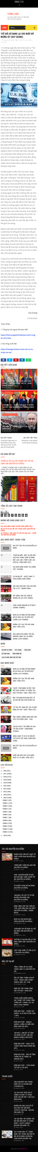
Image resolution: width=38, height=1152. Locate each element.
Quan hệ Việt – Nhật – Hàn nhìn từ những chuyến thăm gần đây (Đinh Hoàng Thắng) (18, 406)
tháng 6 (6, 814)
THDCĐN (4, 42)
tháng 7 (6, 817)
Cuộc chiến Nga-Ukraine (10, 414)
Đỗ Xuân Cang (6, 653)
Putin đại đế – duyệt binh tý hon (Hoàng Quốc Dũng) (17, 427)
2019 (5, 780)
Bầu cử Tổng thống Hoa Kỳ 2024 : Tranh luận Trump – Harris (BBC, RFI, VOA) (24, 979)
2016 (5, 771)
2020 (5, 782)
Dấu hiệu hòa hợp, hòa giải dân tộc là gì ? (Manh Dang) (24, 587)
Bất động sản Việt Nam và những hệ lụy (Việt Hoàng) (23, 596)
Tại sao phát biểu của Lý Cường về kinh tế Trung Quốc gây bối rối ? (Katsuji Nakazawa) (24, 1095)
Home (4, 27)
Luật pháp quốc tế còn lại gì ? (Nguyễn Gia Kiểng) (25, 951)
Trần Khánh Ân (16, 653)
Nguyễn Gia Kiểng (7, 650)
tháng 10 (6, 826)
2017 (5, 773)
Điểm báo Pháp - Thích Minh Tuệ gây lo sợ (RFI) (24, 1066)
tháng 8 (6, 820)
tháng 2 (6, 803)
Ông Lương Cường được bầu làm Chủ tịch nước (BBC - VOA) (25, 718)
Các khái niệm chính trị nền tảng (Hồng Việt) (17, 526)
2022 (5, 788)
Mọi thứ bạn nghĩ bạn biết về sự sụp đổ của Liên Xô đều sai (24, 698)
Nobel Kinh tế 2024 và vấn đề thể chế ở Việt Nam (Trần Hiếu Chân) (24, 738)
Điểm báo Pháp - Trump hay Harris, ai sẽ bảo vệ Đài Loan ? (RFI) (24, 1013)
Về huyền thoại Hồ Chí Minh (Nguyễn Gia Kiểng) (24, 886)
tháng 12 (6, 832)
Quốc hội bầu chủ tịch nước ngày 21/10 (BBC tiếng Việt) (23, 756)
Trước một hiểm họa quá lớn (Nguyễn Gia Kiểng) (25, 866)
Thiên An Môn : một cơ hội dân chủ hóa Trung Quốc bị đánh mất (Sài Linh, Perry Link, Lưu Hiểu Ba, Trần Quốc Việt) (24, 558)
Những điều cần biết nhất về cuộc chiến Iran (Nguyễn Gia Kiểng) (25, 856)
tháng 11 (6, 829)
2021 (5, 786)
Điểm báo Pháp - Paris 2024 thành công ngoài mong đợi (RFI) (24, 1045)
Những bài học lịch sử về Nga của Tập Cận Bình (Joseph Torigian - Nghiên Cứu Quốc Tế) (24, 1108)
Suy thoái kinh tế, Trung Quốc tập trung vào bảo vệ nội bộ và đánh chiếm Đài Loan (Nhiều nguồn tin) (24, 1135)
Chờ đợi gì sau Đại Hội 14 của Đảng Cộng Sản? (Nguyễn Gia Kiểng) (25, 941)
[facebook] (19, 5)
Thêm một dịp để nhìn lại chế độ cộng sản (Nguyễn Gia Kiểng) (25, 930)
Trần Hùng (27, 650)
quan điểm (29, 40)
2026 (5, 835)
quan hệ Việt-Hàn (8, 393)
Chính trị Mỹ (21, 40)
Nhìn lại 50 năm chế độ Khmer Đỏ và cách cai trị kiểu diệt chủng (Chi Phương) (24, 617)
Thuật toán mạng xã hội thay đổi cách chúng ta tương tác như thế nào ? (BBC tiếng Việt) (24, 690)
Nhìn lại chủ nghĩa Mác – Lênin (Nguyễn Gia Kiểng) (23, 920)
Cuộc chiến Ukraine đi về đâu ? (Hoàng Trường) (24, 606)
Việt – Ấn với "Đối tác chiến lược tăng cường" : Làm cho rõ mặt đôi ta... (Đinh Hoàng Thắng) (17, 383)
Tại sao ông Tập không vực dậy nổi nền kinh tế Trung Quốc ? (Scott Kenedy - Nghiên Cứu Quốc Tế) (24, 1121)
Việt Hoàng (18, 650)
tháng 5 (6, 812)
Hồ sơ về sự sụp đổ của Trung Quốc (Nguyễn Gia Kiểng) (18, 530)
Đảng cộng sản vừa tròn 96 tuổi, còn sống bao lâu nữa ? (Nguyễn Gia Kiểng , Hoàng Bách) (25, 909)
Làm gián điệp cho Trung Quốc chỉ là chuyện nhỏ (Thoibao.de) (23, 1084)
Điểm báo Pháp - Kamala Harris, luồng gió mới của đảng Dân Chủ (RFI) (24, 1024)
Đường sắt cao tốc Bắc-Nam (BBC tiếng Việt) (23, 625)
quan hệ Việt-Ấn (7, 371)
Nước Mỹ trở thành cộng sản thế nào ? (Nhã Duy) (23, 989)
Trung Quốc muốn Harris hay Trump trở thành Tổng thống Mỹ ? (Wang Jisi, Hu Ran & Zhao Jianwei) (24, 1001)
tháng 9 (6, 823)
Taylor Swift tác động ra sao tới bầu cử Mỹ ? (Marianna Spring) (24, 728)
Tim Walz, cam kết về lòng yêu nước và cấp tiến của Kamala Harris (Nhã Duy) (24, 1035)
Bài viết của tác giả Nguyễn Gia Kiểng (25, 546)
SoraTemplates (23, 1149)
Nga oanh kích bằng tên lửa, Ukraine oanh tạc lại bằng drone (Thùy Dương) (23, 636)
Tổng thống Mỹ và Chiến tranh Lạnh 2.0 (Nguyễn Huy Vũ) (24, 969)
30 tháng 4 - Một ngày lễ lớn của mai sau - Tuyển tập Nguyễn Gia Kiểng (18, 534)
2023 (5, 791)
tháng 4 (6, 809)
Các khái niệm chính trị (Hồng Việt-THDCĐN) (24, 568)
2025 (5, 797)
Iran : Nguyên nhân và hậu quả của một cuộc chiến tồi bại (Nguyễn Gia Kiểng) (24, 876)
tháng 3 (6, 806)
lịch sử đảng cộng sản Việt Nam (11, 657)
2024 (5, 794)
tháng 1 (5, 800)
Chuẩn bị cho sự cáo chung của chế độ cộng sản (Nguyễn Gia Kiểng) (17, 462)
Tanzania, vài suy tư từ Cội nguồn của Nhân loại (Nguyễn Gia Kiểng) (24, 897)
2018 (5, 777)
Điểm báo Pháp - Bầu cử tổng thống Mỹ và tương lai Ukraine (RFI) (25, 1056)
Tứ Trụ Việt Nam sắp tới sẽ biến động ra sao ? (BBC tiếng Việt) (25, 708)
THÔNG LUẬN (13, 13)
